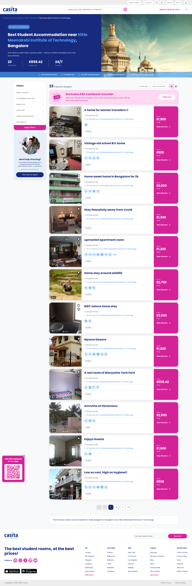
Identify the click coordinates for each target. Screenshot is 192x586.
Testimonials (155, 567)
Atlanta (131, 564)
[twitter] (25, 560)
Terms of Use (182, 552)
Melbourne (111, 556)
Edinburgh (89, 567)
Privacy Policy (182, 556)
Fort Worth (132, 556)
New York (131, 552)
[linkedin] (30, 560)
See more (89, 575)
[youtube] (35, 560)
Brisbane (110, 560)
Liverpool (88, 564)
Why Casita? (155, 571)
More (115, 254)
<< (99, 507)
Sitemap (153, 552)
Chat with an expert (30, 175)
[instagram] (20, 560)
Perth (109, 564)
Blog (151, 560)
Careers (180, 564)
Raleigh (131, 567)
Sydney (110, 552)
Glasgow (88, 560)
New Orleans (133, 571)
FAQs (179, 560)
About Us (180, 567)
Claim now (166, 97)
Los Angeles (132, 560)
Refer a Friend (182, 571)
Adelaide (110, 567)
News (152, 564)
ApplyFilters (29, 127)
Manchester (89, 571)
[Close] (24, 456)
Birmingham (90, 556)
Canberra (110, 571)
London (88, 552)
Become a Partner (157, 556)
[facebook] (15, 560)
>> (129, 507)
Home (5, 18)
